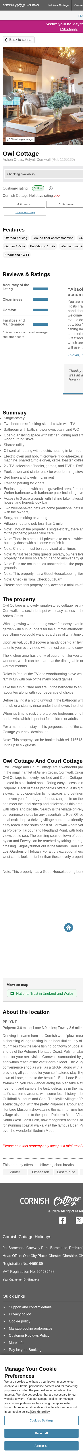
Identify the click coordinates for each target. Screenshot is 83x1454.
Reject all (41, 1433)
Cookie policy (40, 1411)
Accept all (41, 1445)
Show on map (25, 212)
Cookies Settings (41, 1420)
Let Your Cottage (58, 5)
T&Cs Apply (68, 29)
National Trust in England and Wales (44, 993)
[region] (41, 1404)
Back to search (21, 40)
